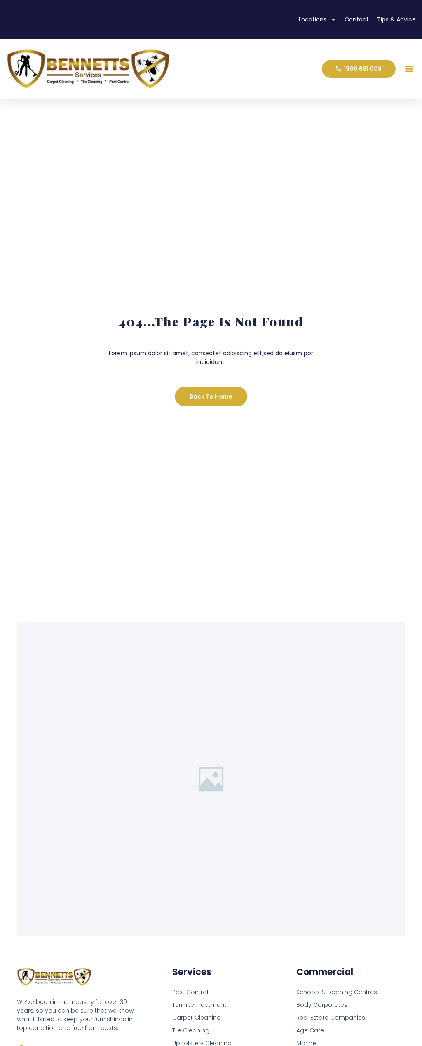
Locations (312, 19)
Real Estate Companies (330, 1017)
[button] (409, 69)
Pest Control (190, 992)
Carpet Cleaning (196, 1017)
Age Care (310, 1030)
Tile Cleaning (190, 1030)
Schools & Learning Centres (336, 992)
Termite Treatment (199, 1005)
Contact (357, 19)
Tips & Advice (396, 19)
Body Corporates (321, 1005)
